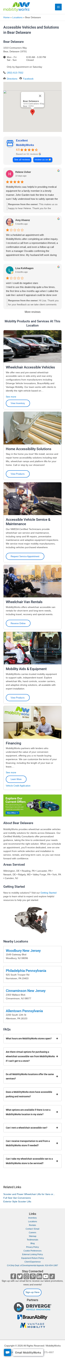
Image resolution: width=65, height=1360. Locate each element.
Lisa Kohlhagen (24, 268)
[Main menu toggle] (58, 7)
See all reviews (22, 159)
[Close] (40, 96)
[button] (32, 112)
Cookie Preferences (33, 1251)
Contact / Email (32, 1229)
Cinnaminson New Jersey (26, 991)
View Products (18, 474)
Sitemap (32, 1236)
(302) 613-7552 (15, 72)
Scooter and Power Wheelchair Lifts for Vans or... (29, 1194)
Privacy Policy (32, 1247)
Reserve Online (18, 623)
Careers (32, 1232)
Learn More (16, 779)
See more (11, 396)
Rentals (32, 1225)
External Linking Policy (32, 1254)
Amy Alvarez (22, 220)
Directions (12, 78)
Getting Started (48, 893)
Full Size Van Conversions (17, 1198)
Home (6, 17)
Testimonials (32, 1240)
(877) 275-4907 (45, 1352)
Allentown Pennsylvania (24, 1011)
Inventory (32, 1218)
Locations (17, 17)
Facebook (28, 78)
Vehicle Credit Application (18, 786)
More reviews (32, 311)
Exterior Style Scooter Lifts (17, 1201)
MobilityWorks (25, 145)
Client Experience (32, 1262)
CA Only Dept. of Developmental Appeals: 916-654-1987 (32, 1265)
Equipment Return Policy (32, 1258)
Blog (32, 1243)
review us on (41, 159)
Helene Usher (23, 172)
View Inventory (18, 403)
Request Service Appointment (25, 556)
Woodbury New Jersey (23, 951)
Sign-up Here (33, 1292)
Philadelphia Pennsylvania (26, 971)
